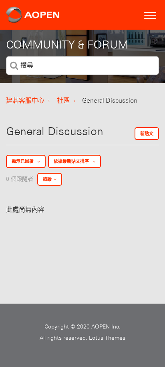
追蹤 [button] (47, 179)
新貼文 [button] (146, 133)
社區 (63, 100)
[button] (150, 14)
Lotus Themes (107, 338)
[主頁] (33, 15)
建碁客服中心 (25, 100)
